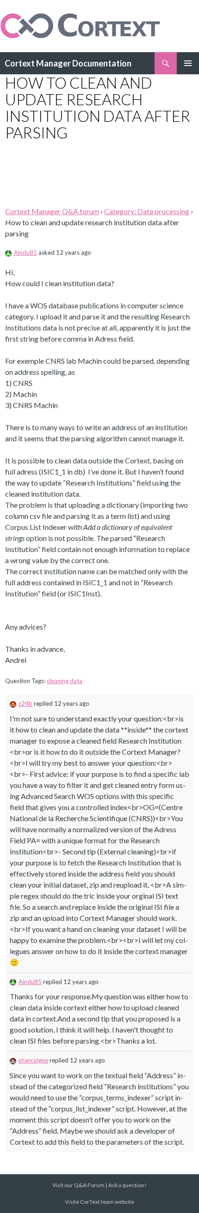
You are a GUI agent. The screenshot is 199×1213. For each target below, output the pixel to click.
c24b (25, 703)
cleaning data (64, 681)
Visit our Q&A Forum (78, 1185)
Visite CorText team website (99, 1201)
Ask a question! (127, 1185)
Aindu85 (25, 252)
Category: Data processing (146, 211)
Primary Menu (188, 63)
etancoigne (33, 1060)
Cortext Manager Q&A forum (52, 211)
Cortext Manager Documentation (68, 63)
